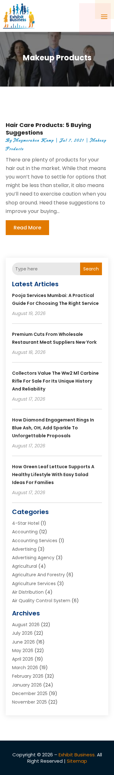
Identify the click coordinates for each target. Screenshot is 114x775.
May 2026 (22, 650)
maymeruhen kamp (34, 140)
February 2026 (27, 676)
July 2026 (22, 633)
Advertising (24, 549)
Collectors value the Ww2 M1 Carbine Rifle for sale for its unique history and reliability (55, 381)
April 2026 (22, 659)
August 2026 (26, 624)
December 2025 (30, 693)
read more (27, 227)
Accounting (25, 532)
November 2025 (29, 702)
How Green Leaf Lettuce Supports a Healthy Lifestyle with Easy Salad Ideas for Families (53, 474)
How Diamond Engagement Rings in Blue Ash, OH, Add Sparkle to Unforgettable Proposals (53, 428)
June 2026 (23, 642)
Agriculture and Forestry (38, 575)
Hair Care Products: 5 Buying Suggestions (48, 128)
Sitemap (77, 761)
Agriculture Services (34, 583)
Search (91, 269)
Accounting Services (34, 540)
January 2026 (27, 685)
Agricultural (24, 566)
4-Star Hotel (25, 523)
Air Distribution (28, 592)
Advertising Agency (33, 557)
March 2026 (25, 667)
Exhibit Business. (77, 754)
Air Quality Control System (41, 600)
